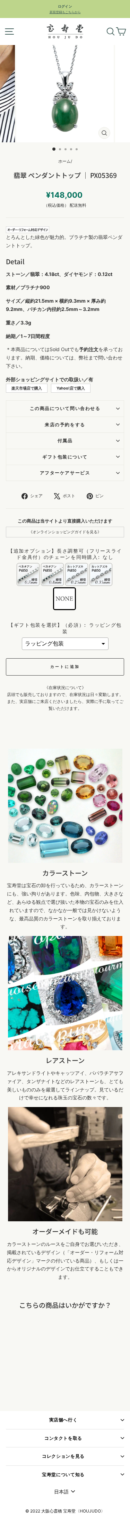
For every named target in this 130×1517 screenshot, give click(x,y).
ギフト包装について (65, 456)
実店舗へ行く (63, 1419)
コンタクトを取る (63, 1438)
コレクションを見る (63, 1456)
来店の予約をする (65, 424)
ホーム (64, 161)
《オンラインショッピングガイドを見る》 (65, 531)
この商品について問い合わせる (65, 408)
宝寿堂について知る (63, 1474)
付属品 (65, 440)
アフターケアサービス (65, 472)
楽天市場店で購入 (26, 388)
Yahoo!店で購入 (71, 388)
